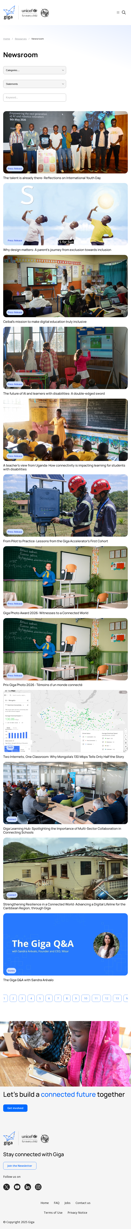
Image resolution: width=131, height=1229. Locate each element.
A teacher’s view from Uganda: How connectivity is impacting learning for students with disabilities (64, 467)
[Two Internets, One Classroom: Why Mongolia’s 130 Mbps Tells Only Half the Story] (65, 691)
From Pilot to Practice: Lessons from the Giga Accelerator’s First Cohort (55, 541)
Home (6, 38)
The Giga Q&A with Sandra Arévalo (28, 980)
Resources (21, 38)
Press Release (15, 168)
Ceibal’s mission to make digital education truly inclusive (45, 321)
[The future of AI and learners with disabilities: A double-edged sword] (65, 328)
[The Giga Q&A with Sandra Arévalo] (65, 914)
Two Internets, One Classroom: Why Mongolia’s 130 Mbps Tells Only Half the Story (63, 756)
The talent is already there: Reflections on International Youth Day (52, 178)
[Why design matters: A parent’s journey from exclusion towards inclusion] (65, 184)
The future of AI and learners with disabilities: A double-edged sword (54, 393)
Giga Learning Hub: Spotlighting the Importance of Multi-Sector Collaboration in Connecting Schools (62, 830)
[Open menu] (118, 12)
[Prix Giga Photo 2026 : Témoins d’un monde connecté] (65, 619)
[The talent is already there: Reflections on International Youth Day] (65, 112)
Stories (11, 970)
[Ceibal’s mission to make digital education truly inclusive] (65, 256)
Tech (10, 747)
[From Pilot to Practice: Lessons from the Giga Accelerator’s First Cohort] (65, 475)
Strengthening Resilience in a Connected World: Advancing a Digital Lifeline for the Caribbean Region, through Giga (64, 906)
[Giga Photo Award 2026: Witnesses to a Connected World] (65, 547)
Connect (12, 819)
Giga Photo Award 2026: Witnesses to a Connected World (45, 613)
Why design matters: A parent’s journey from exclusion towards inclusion (57, 250)
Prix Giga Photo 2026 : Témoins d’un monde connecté (42, 685)
